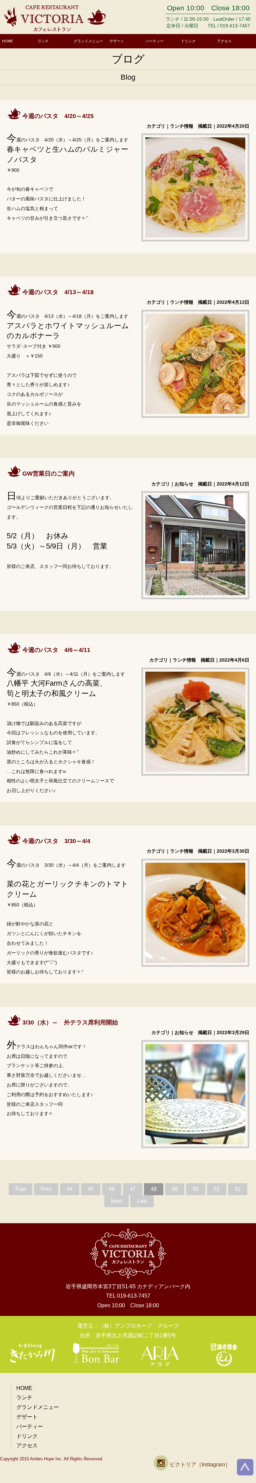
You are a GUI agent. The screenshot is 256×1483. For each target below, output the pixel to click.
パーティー (154, 41)
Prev (46, 1189)
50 (196, 1189)
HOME (7, 41)
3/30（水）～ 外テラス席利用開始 (70, 1022)
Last (142, 1201)
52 (238, 1189)
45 (91, 1189)
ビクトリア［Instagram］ (199, 1464)
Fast (20, 1189)
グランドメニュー (88, 41)
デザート (116, 41)
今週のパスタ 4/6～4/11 (56, 650)
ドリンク (188, 41)
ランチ (43, 41)
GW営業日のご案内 (48, 473)
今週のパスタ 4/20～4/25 (58, 116)
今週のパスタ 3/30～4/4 (56, 841)
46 (112, 1189)
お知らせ (184, 484)
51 (217, 1189)
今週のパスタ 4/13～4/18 (58, 292)
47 (133, 1189)
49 (175, 1189)
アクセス (224, 41)
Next (116, 1201)
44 (70, 1189)
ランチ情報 (181, 126)
